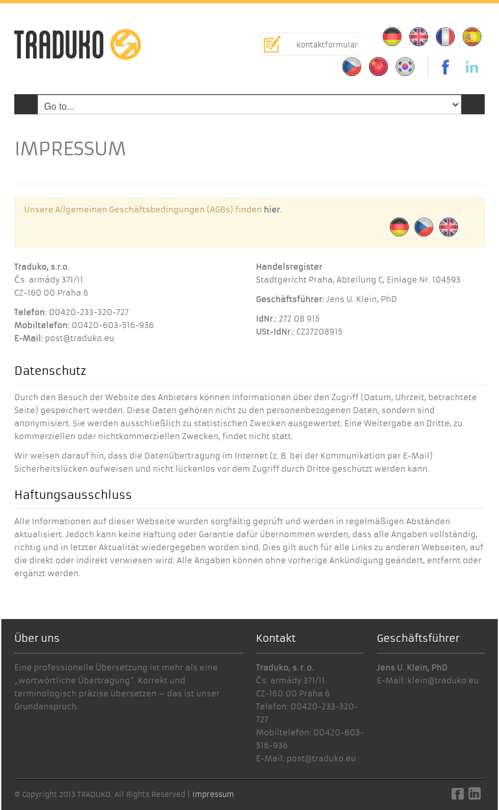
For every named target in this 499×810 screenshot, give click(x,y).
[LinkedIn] (472, 66)
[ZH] (379, 66)
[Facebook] (442, 66)
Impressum (213, 794)
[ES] (472, 36)
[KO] (405, 66)
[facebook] (458, 797)
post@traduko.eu (79, 338)
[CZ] (352, 66)
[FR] (446, 36)
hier (272, 209)
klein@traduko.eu (443, 680)
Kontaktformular (327, 44)
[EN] (419, 36)
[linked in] (475, 797)
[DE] (392, 36)
